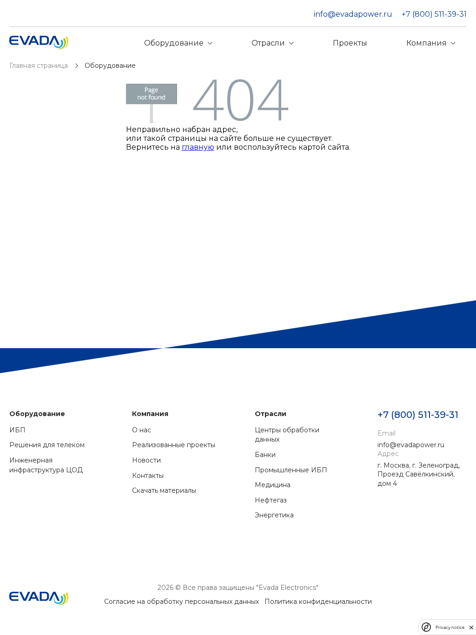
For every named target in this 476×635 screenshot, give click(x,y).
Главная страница (39, 65)
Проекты (350, 43)
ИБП (17, 430)
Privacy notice (450, 627)
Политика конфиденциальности (318, 601)
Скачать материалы (164, 490)
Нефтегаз (271, 500)
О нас (141, 430)
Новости (146, 460)
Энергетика (274, 515)
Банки (265, 454)
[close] (471, 627)
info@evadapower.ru (353, 14)
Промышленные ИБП (291, 470)
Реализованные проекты (173, 445)
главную (198, 147)
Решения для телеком (47, 445)
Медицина (273, 485)
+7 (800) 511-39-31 (434, 14)
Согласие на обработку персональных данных (181, 601)
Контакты (148, 475)
